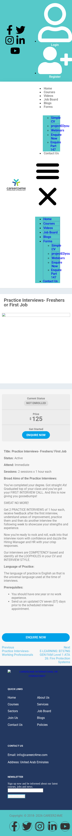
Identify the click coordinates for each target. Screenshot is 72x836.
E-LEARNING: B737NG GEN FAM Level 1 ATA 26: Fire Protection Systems (55, 656)
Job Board (50, 232)
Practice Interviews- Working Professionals (17, 653)
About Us (43, 697)
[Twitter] (20, 30)
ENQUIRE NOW (36, 435)
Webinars (57, 130)
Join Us (13, 718)
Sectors (13, 711)
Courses (49, 223)
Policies (42, 725)
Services (42, 704)
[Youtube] (15, 51)
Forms (48, 107)
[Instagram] (9, 40)
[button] (47, 184)
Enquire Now (56, 136)
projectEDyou (60, 126)
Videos (48, 228)
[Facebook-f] (9, 30)
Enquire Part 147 (55, 145)
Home (47, 219)
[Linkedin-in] (20, 40)
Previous (8, 647)
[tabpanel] (36, 533)
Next (67, 647)
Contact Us (51, 153)
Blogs (47, 237)
